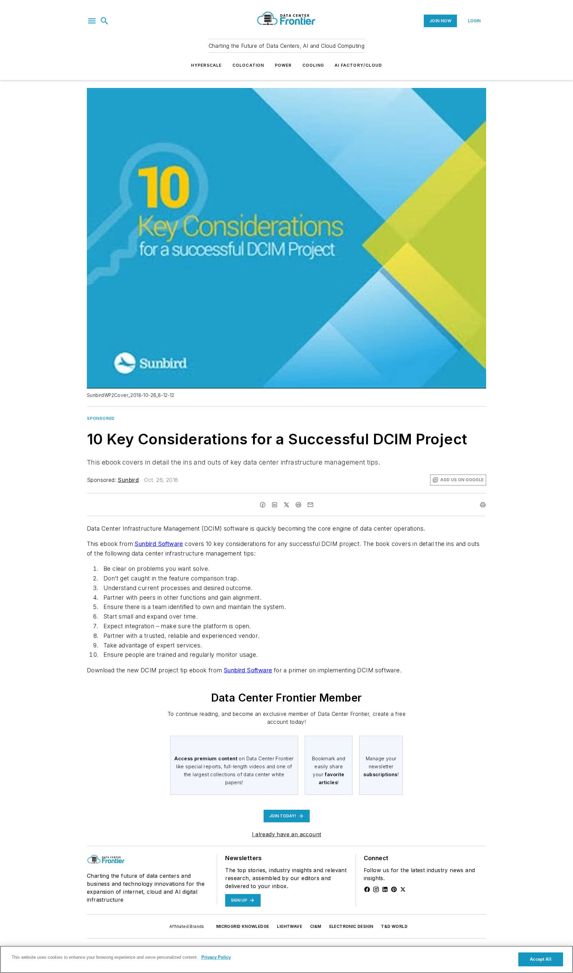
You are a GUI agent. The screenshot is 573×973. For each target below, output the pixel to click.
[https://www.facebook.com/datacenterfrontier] (367, 889)
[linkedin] (274, 504)
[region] (286, 959)
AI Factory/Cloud (358, 65)
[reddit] (298, 504)
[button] (92, 21)
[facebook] (262, 504)
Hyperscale (206, 65)
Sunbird (128, 480)
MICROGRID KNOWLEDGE (242, 926)
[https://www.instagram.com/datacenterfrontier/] (376, 889)
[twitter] (286, 504)
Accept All (540, 959)
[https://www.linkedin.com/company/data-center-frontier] (385, 889)
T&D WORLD (394, 926)
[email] (310, 504)
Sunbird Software (159, 543)
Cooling (313, 65)
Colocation (248, 65)
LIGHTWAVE (289, 926)
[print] (482, 504)
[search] (104, 21)
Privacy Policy (216, 957)
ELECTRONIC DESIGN (351, 926)
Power (283, 65)
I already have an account (286, 834)
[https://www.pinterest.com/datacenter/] (394, 889)
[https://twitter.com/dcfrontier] (403, 889)
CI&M (315, 926)
